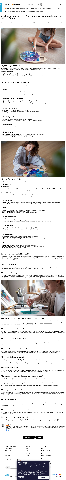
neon (45, 323)
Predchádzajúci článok (28, 437)
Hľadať (38, 4)
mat (32, 323)
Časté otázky (7, 455)
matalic (41, 323)
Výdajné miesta (8, 450)
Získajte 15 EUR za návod (46, 455)
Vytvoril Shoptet (58, 476)
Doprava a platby (8, 448)
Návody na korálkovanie (46, 450)
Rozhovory (43, 453)
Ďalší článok (39, 437)
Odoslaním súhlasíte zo (14, 468)
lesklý (29, 323)
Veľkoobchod (28, 453)
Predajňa (27, 450)
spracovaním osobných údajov (14, 468)
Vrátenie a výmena (8, 453)
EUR (59, 1)
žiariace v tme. (49, 323)
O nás (27, 448)
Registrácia (47, 1)
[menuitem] (8, 8)
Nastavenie (21, 477)
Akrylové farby (4, 22)
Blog (42, 448)
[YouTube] (49, 467)
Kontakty (27, 455)
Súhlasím (43, 477)
